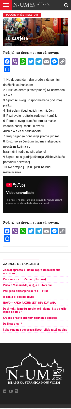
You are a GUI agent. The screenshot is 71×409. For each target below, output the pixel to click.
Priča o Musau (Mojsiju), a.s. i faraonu (27, 285)
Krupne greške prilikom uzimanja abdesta (30, 317)
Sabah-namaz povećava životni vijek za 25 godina (35, 329)
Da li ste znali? (12, 323)
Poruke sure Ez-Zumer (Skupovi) (24, 279)
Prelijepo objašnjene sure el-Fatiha (26, 290)
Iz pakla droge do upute (18, 296)
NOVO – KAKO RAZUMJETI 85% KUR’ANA (29, 302)
